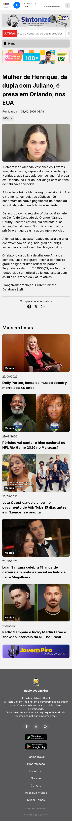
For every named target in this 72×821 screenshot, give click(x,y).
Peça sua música (36, 792)
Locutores (36, 771)
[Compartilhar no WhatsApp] (43, 307)
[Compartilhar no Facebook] (29, 307)
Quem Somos (36, 800)
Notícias (36, 778)
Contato (36, 785)
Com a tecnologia (31, 815)
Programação (36, 764)
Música (8, 118)
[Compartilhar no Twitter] (36, 307)
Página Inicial (36, 757)
